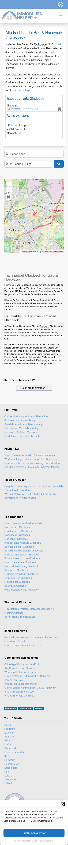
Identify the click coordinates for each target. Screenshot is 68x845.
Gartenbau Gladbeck (16, 539)
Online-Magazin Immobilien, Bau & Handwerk (30, 687)
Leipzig (8, 775)
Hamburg (9, 728)
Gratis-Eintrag (30, 108)
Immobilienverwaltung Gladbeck (22, 542)
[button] (63, 804)
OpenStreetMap (45, 251)
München (9, 732)
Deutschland (14, 133)
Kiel (6, 756)
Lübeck (8, 783)
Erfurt (7, 740)
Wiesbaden (10, 779)
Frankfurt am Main (14, 752)
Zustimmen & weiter (34, 833)
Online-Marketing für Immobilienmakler (26, 416)
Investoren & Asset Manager (20, 432)
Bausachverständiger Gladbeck (22, 558)
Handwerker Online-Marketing (21, 428)
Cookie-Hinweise (22, 840)
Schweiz (39, 708)
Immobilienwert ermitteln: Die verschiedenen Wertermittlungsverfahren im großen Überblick (30, 457)
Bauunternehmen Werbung (19, 420)
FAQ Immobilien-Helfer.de (19, 691)
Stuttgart (9, 736)
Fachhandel (40, 44)
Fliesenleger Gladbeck (17, 581)
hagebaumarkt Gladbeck (25, 98)
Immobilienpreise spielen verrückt (23, 645)
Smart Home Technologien (19, 616)
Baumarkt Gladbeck (15, 585)
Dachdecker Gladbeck (17, 535)
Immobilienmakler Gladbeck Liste (23, 523)
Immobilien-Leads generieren (20, 683)
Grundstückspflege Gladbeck (21, 574)
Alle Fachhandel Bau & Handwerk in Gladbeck (33, 34)
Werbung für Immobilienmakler (21, 672)
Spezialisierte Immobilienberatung (23, 424)
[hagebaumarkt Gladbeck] (34, 212)
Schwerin (9, 760)
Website (15, 108)
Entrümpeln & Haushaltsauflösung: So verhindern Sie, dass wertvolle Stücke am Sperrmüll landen (32, 465)
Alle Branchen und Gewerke (20, 668)
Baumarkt (12, 105)
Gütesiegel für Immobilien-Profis (22, 664)
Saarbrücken (11, 764)
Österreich (10, 708)
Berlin (7, 725)
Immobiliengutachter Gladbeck (21, 554)
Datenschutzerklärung (42, 840)
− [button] (9, 189)
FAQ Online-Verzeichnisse (19, 695)
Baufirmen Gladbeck (16, 570)
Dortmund (10, 748)
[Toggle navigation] (60, 4)
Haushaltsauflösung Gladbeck (21, 566)
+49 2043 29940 (20, 115)
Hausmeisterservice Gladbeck (21, 589)
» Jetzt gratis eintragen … (34, 387)
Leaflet (24, 251)
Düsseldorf (10, 767)
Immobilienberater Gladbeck (20, 562)
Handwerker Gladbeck (17, 527)
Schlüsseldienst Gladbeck (19, 546)
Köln (6, 771)
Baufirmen (26, 335)
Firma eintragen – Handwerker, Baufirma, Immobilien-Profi (27, 678)
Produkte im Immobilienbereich (22, 436)
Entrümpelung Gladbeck (18, 578)
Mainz (7, 744)
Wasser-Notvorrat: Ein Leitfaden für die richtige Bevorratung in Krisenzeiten (30, 496)
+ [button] (9, 184)
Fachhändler (10, 284)
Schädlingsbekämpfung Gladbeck (23, 550)
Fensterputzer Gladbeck (18, 531)
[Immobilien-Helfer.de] (22, 15)
